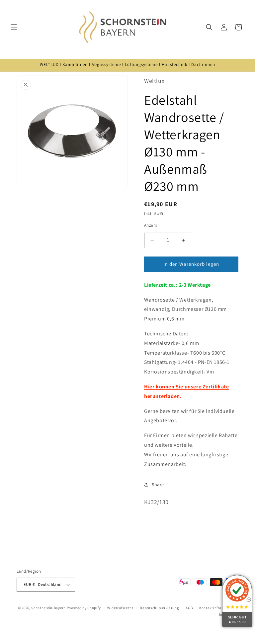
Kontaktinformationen (218, 607)
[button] (14, 27)
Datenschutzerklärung (159, 607)
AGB (189, 607)
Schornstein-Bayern (48, 607)
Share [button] (158, 484)
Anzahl (150, 225)
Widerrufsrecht (120, 607)
